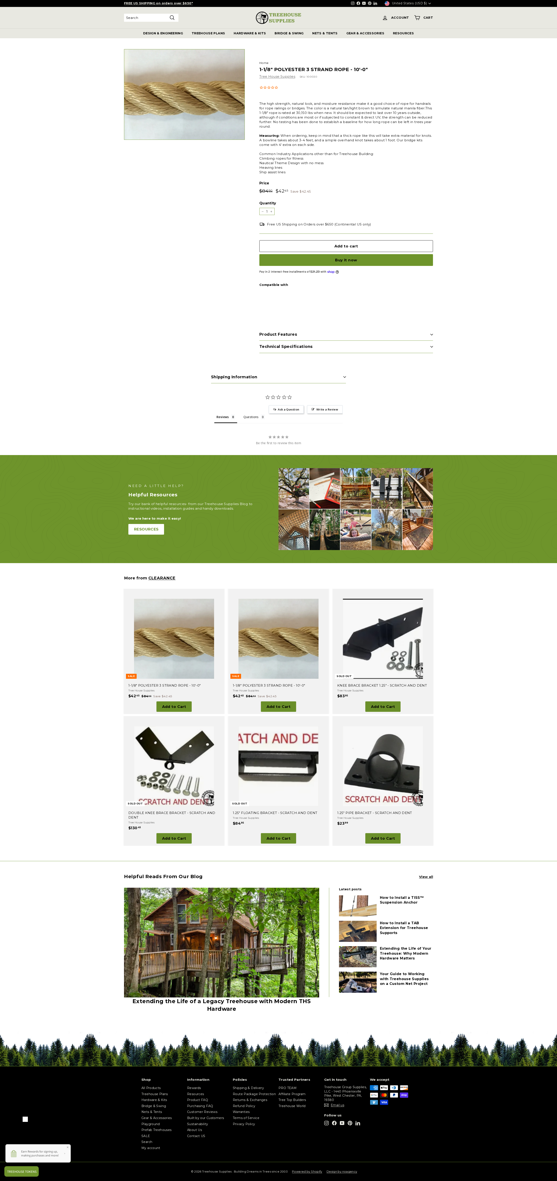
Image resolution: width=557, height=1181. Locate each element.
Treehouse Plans (154, 1094)
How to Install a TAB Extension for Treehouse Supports (404, 928)
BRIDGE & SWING (289, 33)
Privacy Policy (244, 1124)
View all (426, 877)
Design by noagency (342, 1171)
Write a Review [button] (327, 409)
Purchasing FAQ (200, 1106)
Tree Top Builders (292, 1100)
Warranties (241, 1112)
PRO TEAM (287, 1088)
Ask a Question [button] (288, 409)
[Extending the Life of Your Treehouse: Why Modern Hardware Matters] (358, 956)
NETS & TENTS (324, 33)
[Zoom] (184, 94)
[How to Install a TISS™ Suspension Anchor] (358, 905)
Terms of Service (246, 1118)
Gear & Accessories (156, 1118)
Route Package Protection (254, 1094)
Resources (195, 1094)
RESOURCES (403, 33)
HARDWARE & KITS (250, 33)
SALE (145, 1136)
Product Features (278, 334)
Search (146, 1142)
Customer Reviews (202, 1112)
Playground (150, 1124)
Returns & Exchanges (250, 1100)
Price (264, 183)
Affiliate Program (291, 1094)
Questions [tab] (250, 417)
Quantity (267, 203)
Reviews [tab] (222, 417)
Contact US (196, 1136)
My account (150, 1148)
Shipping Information (234, 377)
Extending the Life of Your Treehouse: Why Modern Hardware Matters (405, 953)
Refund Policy (244, 1106)
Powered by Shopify (307, 1171)
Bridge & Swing (153, 1106)
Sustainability (197, 1124)
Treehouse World (292, 1106)
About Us (194, 1130)
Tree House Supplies (277, 76)
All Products (151, 1088)
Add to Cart (174, 706)
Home (264, 63)
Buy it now (346, 260)
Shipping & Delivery (248, 1088)
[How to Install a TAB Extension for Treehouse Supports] (358, 931)
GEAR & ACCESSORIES (365, 33)
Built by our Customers (205, 1118)
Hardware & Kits (154, 1100)
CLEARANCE (162, 577)
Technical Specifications (286, 346)
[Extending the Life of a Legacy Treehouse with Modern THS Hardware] (221, 943)
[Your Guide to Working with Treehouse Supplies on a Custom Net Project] (358, 982)
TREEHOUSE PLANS (208, 33)
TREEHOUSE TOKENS (150, 3)
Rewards (194, 1088)
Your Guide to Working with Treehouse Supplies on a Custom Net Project (404, 979)
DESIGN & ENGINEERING (163, 33)
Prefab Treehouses (156, 1130)
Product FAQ (197, 1100)
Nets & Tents (151, 1112)
